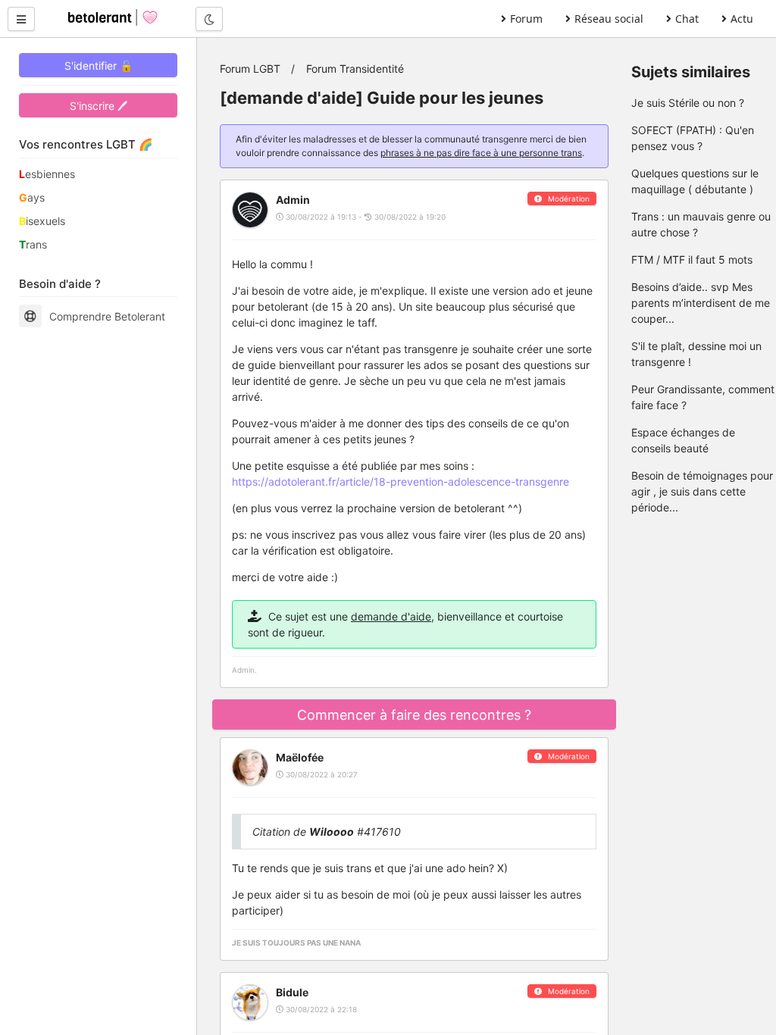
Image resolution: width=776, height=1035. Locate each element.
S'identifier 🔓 (98, 65)
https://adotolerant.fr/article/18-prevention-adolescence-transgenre (400, 481)
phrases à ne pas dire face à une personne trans (481, 152)
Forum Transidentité (355, 68)
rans (33, 244)
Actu (742, 18)
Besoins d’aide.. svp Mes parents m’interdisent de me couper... (700, 302)
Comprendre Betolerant (107, 316)
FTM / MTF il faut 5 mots (692, 259)
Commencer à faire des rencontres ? (414, 715)
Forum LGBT (250, 68)
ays (32, 197)
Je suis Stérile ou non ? (687, 102)
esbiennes (47, 173)
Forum (526, 18)
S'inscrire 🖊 (98, 105)
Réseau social (608, 18)
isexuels (42, 220)
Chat (687, 18)
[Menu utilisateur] (21, 19)
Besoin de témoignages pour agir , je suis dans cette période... (702, 491)
